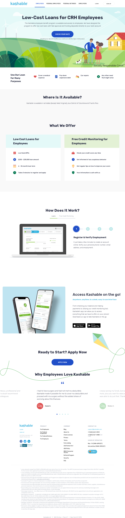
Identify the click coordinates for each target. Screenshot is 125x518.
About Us (66, 432)
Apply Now (62, 362)
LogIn (97, 3)
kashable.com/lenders (43, 479)
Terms (65, 440)
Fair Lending (67, 443)
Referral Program (69, 455)
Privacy (66, 437)
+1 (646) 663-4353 (94, 432)
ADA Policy (67, 448)
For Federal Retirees (46, 436)
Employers (83, 3)
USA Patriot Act (68, 446)
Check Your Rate (62, 34)
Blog (65, 429)
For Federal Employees (43, 432)
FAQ (65, 461)
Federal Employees (53, 3)
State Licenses (68, 435)
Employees (40, 3)
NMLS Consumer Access (68, 451)
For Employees (44, 429)
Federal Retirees (69, 3)
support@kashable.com (95, 429)
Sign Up (108, 3)
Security (66, 458)
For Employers (44, 439)
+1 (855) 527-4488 (94, 435)
